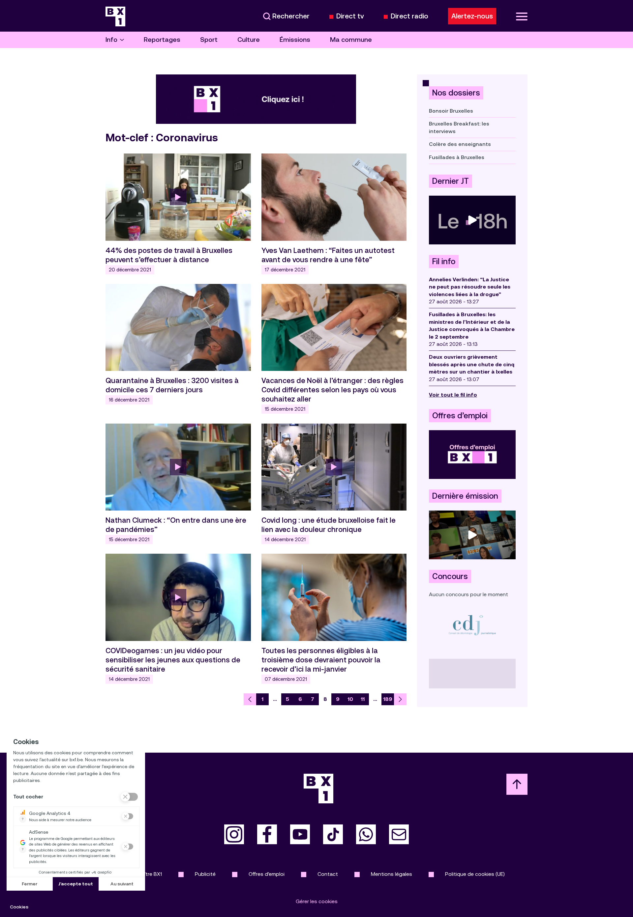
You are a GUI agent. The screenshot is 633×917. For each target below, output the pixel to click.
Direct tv (350, 16)
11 (363, 699)
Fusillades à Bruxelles (456, 157)
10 (350, 699)
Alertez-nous (472, 16)
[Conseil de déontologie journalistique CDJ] (472, 625)
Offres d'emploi (267, 874)
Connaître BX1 (145, 874)
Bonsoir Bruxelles (451, 111)
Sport (209, 39)
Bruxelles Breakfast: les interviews (459, 127)
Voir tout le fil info (453, 395)
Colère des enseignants (460, 144)
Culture (248, 39)
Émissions (295, 39)
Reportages (162, 39)
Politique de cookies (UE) (475, 874)
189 (387, 699)
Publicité (205, 874)
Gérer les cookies (317, 901)
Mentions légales (391, 874)
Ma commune (351, 39)
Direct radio (409, 16)
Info (111, 39)
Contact (327, 874)
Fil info (443, 261)
